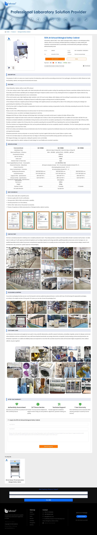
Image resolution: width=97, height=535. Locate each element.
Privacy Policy (8, 526)
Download (86, 66)
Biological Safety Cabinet (24, 32)
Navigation (32, 522)
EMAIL (76, 59)
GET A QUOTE (55, 59)
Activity (32, 525)
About (31, 512)
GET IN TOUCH (81, 516)
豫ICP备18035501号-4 (10, 528)
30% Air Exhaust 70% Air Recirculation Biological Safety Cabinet (15, 481)
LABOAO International (49, 523)
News (31, 516)
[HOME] (10, 3)
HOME (9, 32)
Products (13, 32)
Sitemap (15, 526)
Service (31, 518)
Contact (32, 520)
